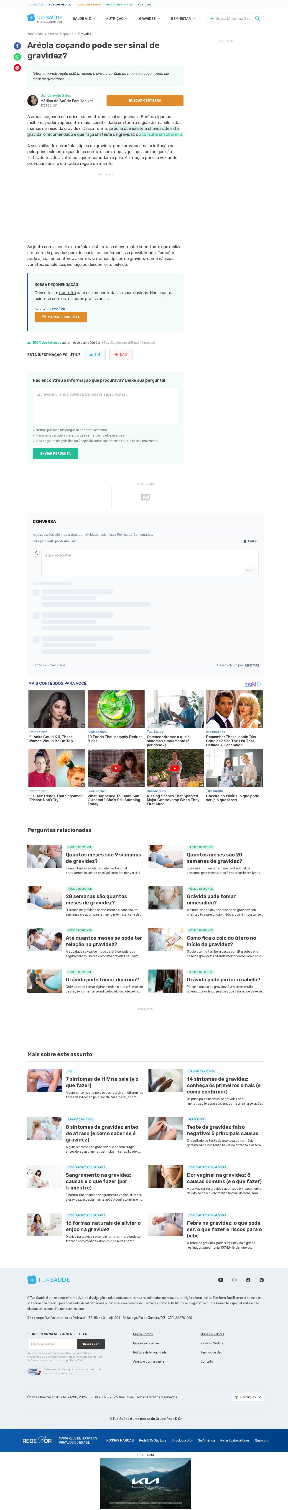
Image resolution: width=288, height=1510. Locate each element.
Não (123, 355)
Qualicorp (262, 1440)
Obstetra (67, 292)
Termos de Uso (211, 1352)
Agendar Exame (88, 4)
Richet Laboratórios (235, 1440)
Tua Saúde (35, 4)
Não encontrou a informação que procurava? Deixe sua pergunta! (99, 380)
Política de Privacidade (150, 1352)
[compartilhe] (17, 46)
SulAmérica (206, 1440)
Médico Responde (119, 4)
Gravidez (85, 34)
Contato (207, 1362)
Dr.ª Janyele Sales (56, 95)
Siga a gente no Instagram (234, 1280)
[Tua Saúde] (44, 17)
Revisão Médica (212, 1343)
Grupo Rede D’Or (169, 1419)
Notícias (144, 4)
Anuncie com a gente (148, 1362)
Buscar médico (60, 4)
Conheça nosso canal (221, 1280)
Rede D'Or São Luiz (152, 1440)
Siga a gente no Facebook (248, 1280)
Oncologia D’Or (182, 1440)
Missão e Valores (212, 1334)
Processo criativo (146, 1343)
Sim (97, 355)
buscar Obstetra (145, 101)
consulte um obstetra (162, 134)
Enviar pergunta (55, 454)
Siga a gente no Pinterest (262, 1280)
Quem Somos (143, 1334)
